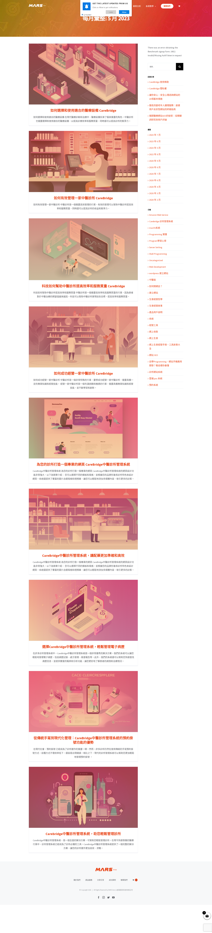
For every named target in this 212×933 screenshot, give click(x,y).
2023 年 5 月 (155, 147)
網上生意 (153, 338)
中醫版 (152, 279)
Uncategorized (156, 260)
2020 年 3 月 (155, 193)
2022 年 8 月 (155, 154)
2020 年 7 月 (155, 173)
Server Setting (155, 247)
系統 (151, 318)
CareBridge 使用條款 (159, 82)
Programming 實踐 (158, 234)
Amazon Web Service (158, 214)
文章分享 (100, 880)
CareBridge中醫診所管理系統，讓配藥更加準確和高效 (83, 519)
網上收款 (153, 331)
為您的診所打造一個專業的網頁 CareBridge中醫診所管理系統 (83, 427)
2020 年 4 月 (155, 186)
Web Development (157, 266)
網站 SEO (153, 355)
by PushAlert (87, 15)
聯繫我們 (124, 880)
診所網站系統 (155, 372)
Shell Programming (158, 253)
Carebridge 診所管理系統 (161, 221)
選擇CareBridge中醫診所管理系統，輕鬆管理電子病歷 (83, 610)
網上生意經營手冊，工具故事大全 (164, 346)
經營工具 (153, 325)
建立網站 (153, 292)
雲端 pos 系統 (155, 378)
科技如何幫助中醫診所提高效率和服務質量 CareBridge (83, 249)
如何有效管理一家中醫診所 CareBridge (83, 161)
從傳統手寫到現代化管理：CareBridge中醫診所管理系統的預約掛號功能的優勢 (83, 701)
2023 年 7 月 (155, 134)
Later (111, 12)
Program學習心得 (157, 240)
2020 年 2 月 (155, 199)
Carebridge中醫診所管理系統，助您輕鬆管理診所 (83, 797)
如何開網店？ (155, 286)
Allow (124, 12)
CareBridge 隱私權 (158, 88)
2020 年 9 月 (155, 160)
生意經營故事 (155, 305)
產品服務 (88, 880)
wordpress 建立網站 (158, 273)
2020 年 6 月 (155, 180)
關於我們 (77, 880)
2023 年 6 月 (155, 141)
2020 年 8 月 (155, 167)
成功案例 (112, 880)
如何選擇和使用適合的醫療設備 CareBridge (83, 74)
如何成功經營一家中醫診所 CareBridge (83, 336)
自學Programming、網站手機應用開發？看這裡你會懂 (165, 363)
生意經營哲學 (155, 299)
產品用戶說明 (155, 312)
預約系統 (153, 385)
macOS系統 (154, 227)
